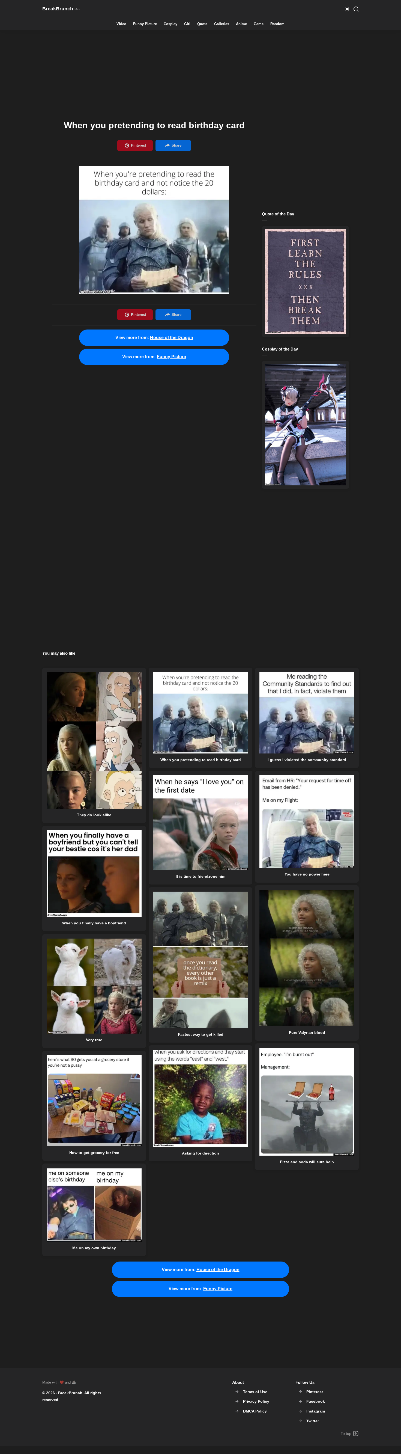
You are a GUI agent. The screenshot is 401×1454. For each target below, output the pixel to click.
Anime (241, 24)
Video (121, 24)
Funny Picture (145, 24)
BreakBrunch (70, 1393)
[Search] (356, 9)
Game (259, 24)
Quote (202, 24)
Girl (187, 24)
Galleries (221, 24)
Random (277, 24)
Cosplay (170, 24)
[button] (347, 9)
